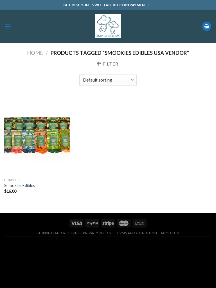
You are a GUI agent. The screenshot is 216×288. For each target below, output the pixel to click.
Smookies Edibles (19, 185)
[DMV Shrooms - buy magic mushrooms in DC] (108, 26)
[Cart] (206, 26)
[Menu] (7, 26)
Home (35, 53)
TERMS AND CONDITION (136, 233)
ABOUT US (170, 233)
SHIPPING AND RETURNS (58, 233)
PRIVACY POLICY (97, 233)
